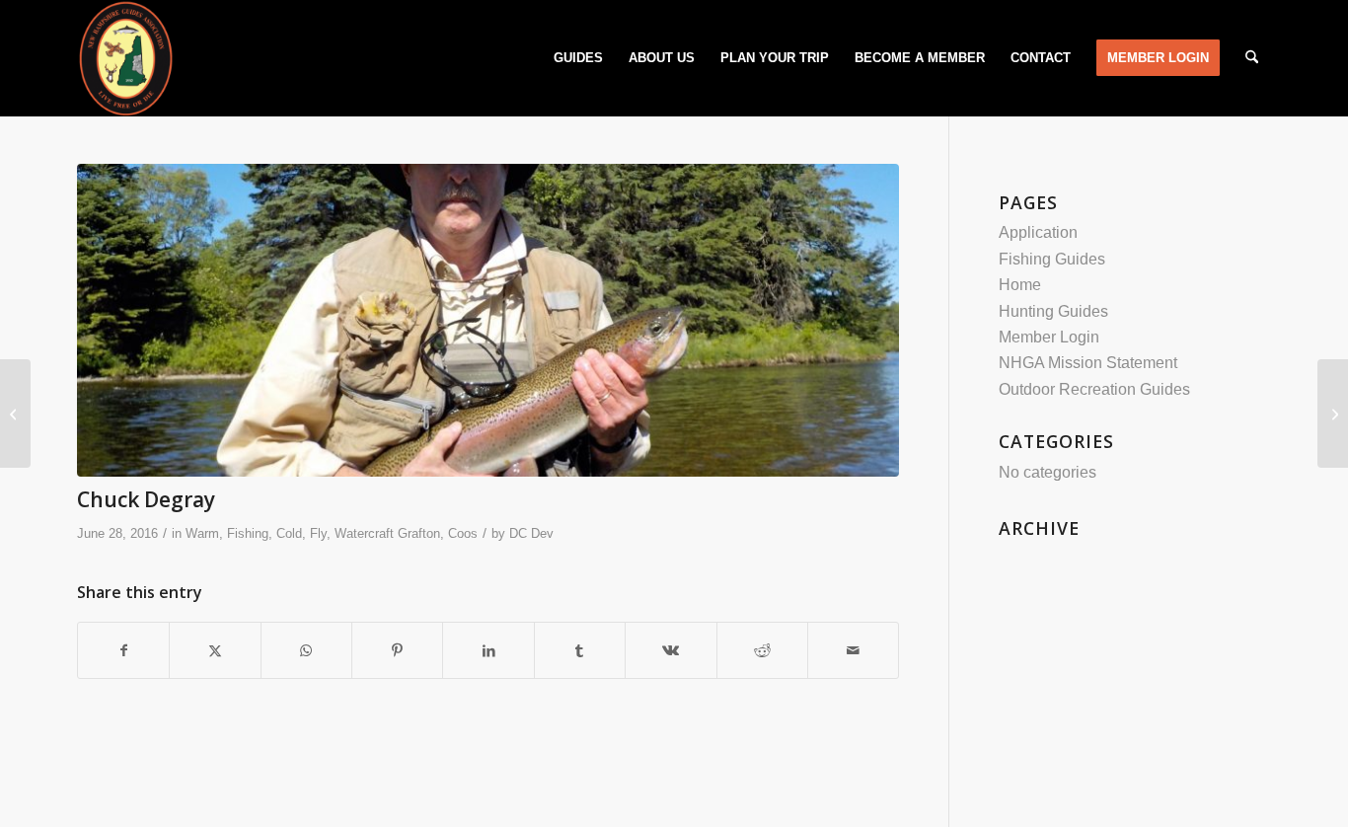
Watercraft (364, 533)
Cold (289, 533)
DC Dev (531, 533)
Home (1020, 284)
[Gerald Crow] (15, 413)
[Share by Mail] (853, 650)
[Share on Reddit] (762, 650)
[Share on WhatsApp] (306, 650)
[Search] (1252, 58)
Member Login (1049, 337)
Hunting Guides (1053, 311)
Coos (463, 533)
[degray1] (488, 320)
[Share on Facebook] (123, 650)
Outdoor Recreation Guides (1094, 389)
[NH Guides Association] (125, 58)
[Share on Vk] (670, 650)
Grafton (419, 533)
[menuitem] (578, 58)
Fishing (247, 533)
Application (1038, 232)
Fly (318, 533)
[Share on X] (215, 650)
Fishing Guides (1052, 259)
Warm (202, 533)
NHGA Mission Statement (1088, 362)
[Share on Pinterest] (397, 650)
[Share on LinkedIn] (488, 650)
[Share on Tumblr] (580, 650)
